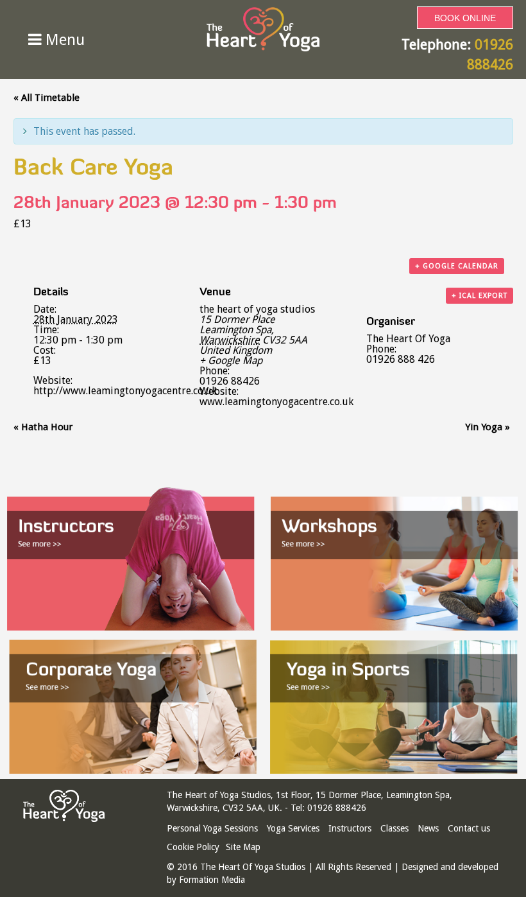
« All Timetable (46, 97)
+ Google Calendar (456, 266)
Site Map (243, 847)
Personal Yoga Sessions (212, 828)
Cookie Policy (193, 847)
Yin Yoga (487, 427)
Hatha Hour (42, 427)
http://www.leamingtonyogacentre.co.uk (125, 391)
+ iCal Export (479, 296)
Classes (394, 828)
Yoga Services (293, 828)
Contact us (469, 828)
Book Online (465, 18)
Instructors (349, 828)
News (428, 828)
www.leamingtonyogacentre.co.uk (276, 402)
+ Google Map (230, 360)
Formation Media (212, 880)
